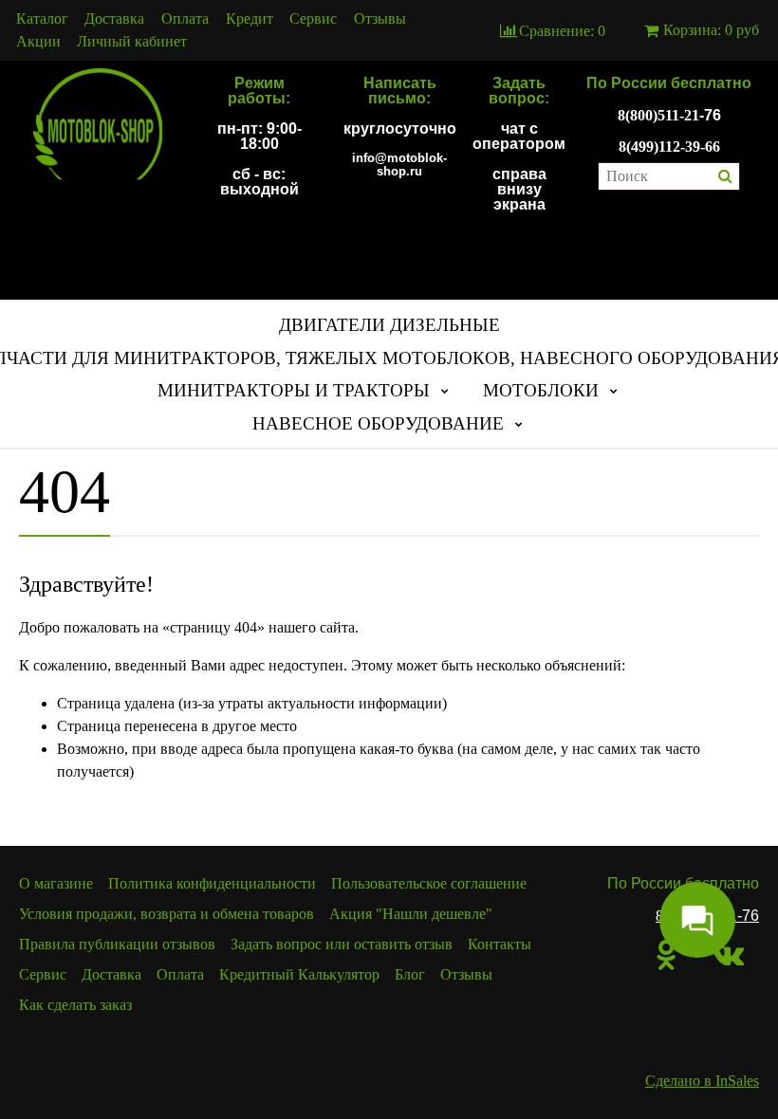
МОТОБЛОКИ (541, 390)
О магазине (56, 883)
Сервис (313, 19)
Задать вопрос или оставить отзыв (342, 944)
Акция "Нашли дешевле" (410, 914)
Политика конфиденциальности (212, 883)
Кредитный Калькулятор (299, 974)
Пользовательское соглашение (429, 883)
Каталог (42, 19)
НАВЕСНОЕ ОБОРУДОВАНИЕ (378, 423)
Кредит (249, 19)
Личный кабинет (132, 41)
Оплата (185, 19)
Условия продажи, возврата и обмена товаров (166, 914)
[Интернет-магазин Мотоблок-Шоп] (97, 125)
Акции (38, 41)
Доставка (114, 19)
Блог (410, 974)
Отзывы (380, 19)
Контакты (499, 944)
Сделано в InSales (702, 1081)
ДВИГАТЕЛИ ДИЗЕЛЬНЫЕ (389, 325)
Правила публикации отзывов (117, 944)
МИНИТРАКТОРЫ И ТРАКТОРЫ (293, 390)
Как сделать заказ (75, 1005)
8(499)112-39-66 (669, 146)
